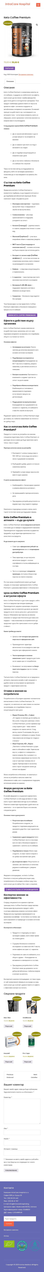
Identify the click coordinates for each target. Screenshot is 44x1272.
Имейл (7, 1139)
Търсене (9, 1224)
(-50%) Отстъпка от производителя (22, 889)
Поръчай (9, 68)
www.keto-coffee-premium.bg (22, 315)
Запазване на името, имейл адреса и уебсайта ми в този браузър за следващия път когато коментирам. (21, 1162)
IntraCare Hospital (17, 4)
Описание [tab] (10, 81)
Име (6, 1128)
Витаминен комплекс (26, 74)
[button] (37, 25)
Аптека (6, 1236)
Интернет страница (10, 1149)
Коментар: (8, 1097)
